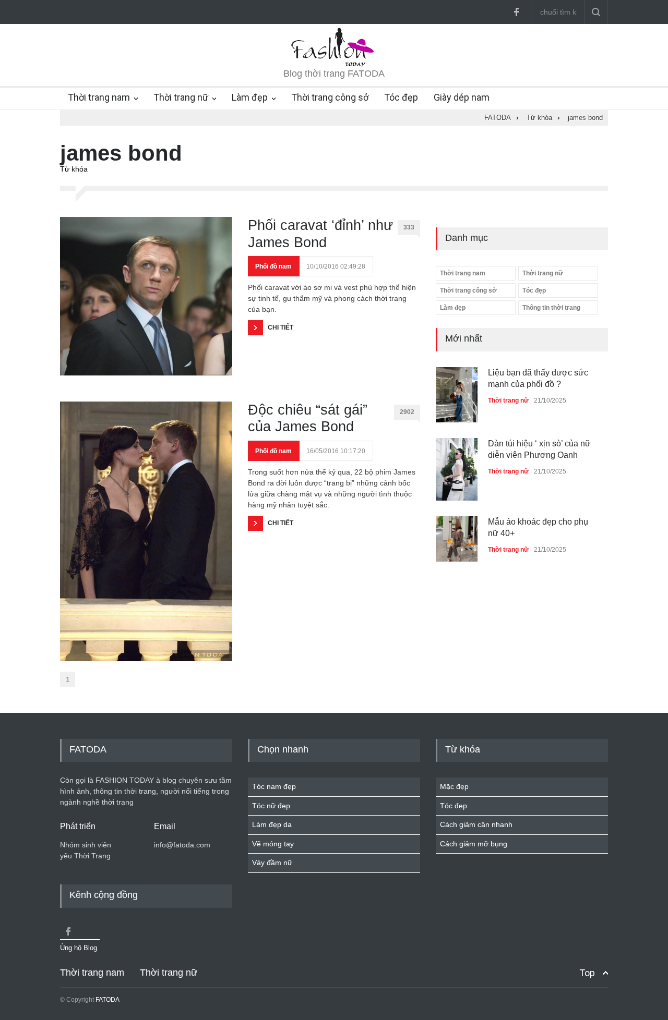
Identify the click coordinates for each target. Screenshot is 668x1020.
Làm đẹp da (272, 824)
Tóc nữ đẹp (271, 806)
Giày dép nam (462, 97)
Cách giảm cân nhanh (476, 824)
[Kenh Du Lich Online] (68, 931)
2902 (407, 412)
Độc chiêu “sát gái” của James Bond (307, 418)
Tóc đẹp (401, 97)
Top (587, 972)
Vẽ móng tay (273, 844)
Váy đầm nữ (272, 862)
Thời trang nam (99, 97)
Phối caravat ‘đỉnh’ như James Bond (320, 233)
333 (408, 227)
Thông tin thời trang (551, 307)
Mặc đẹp (454, 786)
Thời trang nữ (180, 97)
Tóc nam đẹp (274, 786)
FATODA (108, 999)
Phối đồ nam (273, 266)
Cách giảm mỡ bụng (473, 844)
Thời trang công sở (329, 97)
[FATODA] (334, 64)
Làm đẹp (250, 97)
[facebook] (516, 12)
